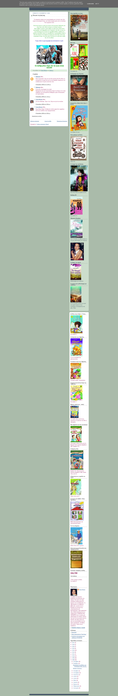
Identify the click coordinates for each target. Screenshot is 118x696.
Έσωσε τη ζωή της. (77, 668)
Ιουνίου (75, 678)
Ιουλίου (75, 676)
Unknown (38, 76)
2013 (73, 650)
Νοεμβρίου (76, 663)
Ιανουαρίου (76, 688)
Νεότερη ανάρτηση (34, 121)
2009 (73, 657)
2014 (73, 648)
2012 (73, 652)
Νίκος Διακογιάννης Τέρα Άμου (79, 634)
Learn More (90, 3)
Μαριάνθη (74, 632)
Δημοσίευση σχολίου (37, 116)
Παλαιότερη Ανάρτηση (62, 121)
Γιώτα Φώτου (39, 99)
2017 (73, 642)
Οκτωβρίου (76, 670)
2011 (73, 654)
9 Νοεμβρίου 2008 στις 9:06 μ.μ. (43, 104)
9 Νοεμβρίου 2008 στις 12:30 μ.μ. (43, 84)
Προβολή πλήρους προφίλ (78, 627)
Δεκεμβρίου (76, 661)
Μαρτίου (75, 684)
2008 (73, 659)
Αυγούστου (76, 674)
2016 (73, 644)
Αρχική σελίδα (48, 121)
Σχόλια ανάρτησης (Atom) (43, 124)
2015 (73, 646)
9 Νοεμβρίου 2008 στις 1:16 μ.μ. (43, 96)
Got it (97, 3)
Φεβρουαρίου (76, 686)
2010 (73, 656)
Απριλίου (75, 682)
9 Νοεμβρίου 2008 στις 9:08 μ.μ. (43, 113)
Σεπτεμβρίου (76, 672)
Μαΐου (75, 680)
